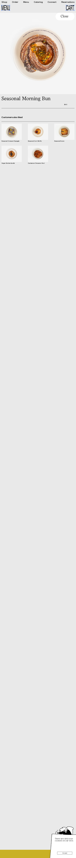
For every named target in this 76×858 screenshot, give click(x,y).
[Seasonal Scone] (64, 133)
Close (64, 16)
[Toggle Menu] (5, 8)
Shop (4, 2)
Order (15, 2)
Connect (52, 2)
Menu (26, 2)
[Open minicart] (70, 7)
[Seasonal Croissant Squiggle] (11, 133)
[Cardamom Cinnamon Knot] (38, 155)
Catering (38, 2)
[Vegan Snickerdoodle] (11, 155)
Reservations (68, 2)
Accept (64, 853)
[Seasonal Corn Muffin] (38, 133)
